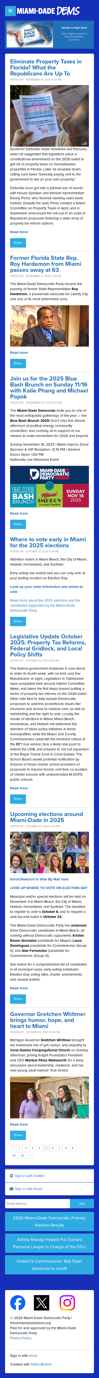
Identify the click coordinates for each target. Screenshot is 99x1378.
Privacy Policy (20, 1338)
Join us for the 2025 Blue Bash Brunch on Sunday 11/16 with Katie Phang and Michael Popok (49, 387)
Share (18, 243)
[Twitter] (46, 1302)
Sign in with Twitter (29, 1176)
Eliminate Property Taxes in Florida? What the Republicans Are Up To (46, 67)
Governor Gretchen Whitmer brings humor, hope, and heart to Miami (48, 1020)
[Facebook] (22, 1302)
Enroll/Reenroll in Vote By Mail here (39, 879)
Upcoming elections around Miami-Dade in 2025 (46, 817)
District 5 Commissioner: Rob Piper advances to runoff (49, 1265)
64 (22, 1155)
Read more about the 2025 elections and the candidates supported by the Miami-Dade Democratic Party (45, 605)
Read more (19, 232)
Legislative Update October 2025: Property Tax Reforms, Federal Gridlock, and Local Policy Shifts (48, 645)
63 (14, 1155)
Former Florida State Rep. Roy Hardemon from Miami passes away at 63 (45, 264)
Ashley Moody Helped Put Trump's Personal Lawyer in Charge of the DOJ (49, 1243)
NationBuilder (41, 1364)
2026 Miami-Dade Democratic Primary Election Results (49, 1221)
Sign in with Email (28, 1189)
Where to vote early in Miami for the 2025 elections (48, 542)
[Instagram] (71, 1302)
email (33, 1355)
